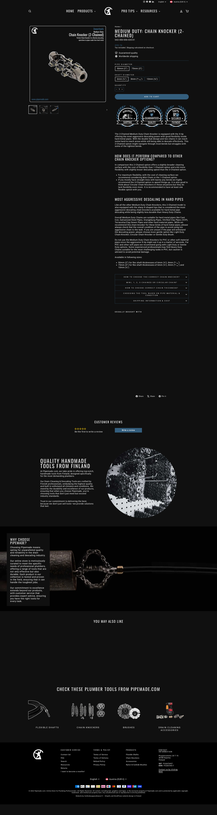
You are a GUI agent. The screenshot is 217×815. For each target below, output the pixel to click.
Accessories (131, 761)
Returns (64, 768)
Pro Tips (128, 11)
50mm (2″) (122, 68)
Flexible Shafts (132, 755)
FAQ (62, 758)
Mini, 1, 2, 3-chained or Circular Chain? (151, 282)
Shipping (130, 48)
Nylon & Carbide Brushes (136, 765)
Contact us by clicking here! (168, 770)
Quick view (47, 664)
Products (86, 11)
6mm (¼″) (121, 79)
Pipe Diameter (123, 64)
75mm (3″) (137, 68)
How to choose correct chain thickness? (151, 288)
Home (70, 11)
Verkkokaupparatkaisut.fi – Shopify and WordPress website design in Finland (112, 796)
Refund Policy (99, 761)
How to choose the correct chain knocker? (152, 277)
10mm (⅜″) (152, 79)
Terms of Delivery (100, 758)
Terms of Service (100, 755)
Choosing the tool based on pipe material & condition (151, 294)
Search (64, 761)
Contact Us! (66, 755)
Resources (149, 11)
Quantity (120, 85)
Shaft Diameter (124, 75)
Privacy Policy (99, 765)
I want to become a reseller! (73, 772)
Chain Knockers (132, 758)
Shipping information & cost (151, 301)
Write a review (128, 430)
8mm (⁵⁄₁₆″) (136, 79)
